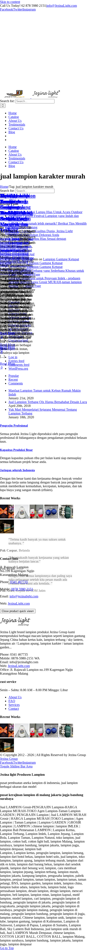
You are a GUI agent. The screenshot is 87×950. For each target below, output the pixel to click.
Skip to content (10, 2)
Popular (13, 376)
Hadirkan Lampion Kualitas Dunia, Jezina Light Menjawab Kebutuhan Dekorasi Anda (40, 233)
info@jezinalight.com (24, 596)
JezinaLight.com (19, 603)
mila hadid (12, 227)
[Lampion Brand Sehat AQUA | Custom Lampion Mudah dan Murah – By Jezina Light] (51, 517)
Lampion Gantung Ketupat (61, 259)
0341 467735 (19, 582)
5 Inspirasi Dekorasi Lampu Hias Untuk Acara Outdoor (45, 212)
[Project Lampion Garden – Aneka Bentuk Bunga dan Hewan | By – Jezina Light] (7, 517)
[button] (14, 425)
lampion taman (10, 239)
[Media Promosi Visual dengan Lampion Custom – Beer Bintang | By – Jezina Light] (37, 517)
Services (14, 705)
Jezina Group (9, 759)
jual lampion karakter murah (16, 244)
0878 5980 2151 (22, 589)
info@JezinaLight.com (61, 5)
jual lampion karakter (16, 240)
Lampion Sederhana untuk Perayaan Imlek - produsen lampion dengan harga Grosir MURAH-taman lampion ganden (45, 282)
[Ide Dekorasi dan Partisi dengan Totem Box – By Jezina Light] (7, 532)
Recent (13, 379)
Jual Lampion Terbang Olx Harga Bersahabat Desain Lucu (47, 402)
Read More (7, 363)
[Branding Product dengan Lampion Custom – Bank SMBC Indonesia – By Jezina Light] (66, 517)
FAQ (11, 701)
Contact (13, 708)
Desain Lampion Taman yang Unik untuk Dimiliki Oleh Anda (17, 207)
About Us (15, 697)
